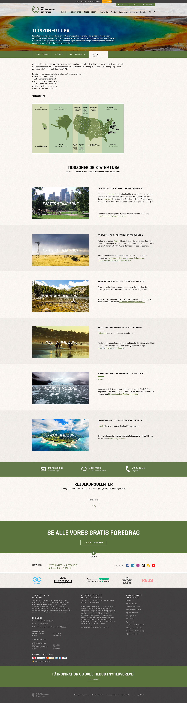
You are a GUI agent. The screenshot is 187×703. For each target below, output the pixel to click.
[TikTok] (143, 565)
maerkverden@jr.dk (47, 621)
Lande (64, 12)
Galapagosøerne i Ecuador (134, 628)
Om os (136, 12)
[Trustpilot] (148, 565)
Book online (104, 12)
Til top (94, 556)
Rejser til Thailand (131, 604)
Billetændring (112, 695)
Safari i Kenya (130, 619)
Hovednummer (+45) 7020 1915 (62, 565)
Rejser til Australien (132, 613)
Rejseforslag (42, 54)
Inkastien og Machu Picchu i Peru (136, 625)
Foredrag (114, 12)
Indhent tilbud (124, 5)
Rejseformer (75, 12)
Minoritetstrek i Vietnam (133, 610)
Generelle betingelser (80, 695)
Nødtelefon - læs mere (59, 568)
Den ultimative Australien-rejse (135, 631)
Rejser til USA (130, 622)
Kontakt (143, 12)
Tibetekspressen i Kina (133, 607)
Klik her (63, 627)
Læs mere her (107, 1)
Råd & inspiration (125, 12)
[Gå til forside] (43, 9)
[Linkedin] (132, 565)
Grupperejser (90, 12)
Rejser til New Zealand (132, 634)
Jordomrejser (130, 601)
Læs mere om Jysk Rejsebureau (57, 612)
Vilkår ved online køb (97, 695)
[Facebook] (127, 565)
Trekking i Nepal (131, 616)
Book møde (137, 5)
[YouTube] (153, 565)
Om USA (95, 54)
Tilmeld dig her (93, 542)
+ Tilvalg (59, 54)
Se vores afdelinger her (39, 639)
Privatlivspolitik (125, 695)
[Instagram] (137, 565)
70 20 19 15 (149, 5)
